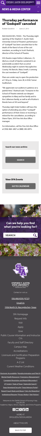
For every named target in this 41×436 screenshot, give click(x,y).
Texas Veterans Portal (29, 387)
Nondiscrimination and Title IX (29, 373)
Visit (21, 322)
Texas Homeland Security (12, 387)
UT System (8, 384)
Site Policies (34, 394)
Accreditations (21, 350)
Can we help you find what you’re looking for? (20, 224)
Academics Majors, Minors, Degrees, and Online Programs (20, 405)
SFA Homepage (20, 314)
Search (20, 160)
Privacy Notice (23, 394)
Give (20, 331)
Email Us (20, 302)
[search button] (35, 235)
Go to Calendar (20, 186)
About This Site (20, 423)
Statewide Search (30, 384)
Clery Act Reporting (32, 391)
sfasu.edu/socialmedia (20, 417)
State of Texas (18, 384)
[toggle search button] (3, 2)
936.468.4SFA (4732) (21, 298)
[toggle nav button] (38, 2)
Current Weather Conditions (20, 366)
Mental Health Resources (10, 377)
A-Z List (20, 362)
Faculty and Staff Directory (20, 342)
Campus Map (20, 346)
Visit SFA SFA (20, 403)
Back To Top (20, 430)
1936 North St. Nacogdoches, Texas (20, 307)
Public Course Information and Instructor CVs (20, 337)
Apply (20, 326)
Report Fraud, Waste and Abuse (12, 391)
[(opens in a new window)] (14, 410)
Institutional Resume (9, 394)
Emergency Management (29, 377)
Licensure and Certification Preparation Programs (20, 356)
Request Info (20, 318)
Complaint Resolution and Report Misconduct (20, 380)
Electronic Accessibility (8, 373)
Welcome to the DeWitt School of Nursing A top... (20, 400)
